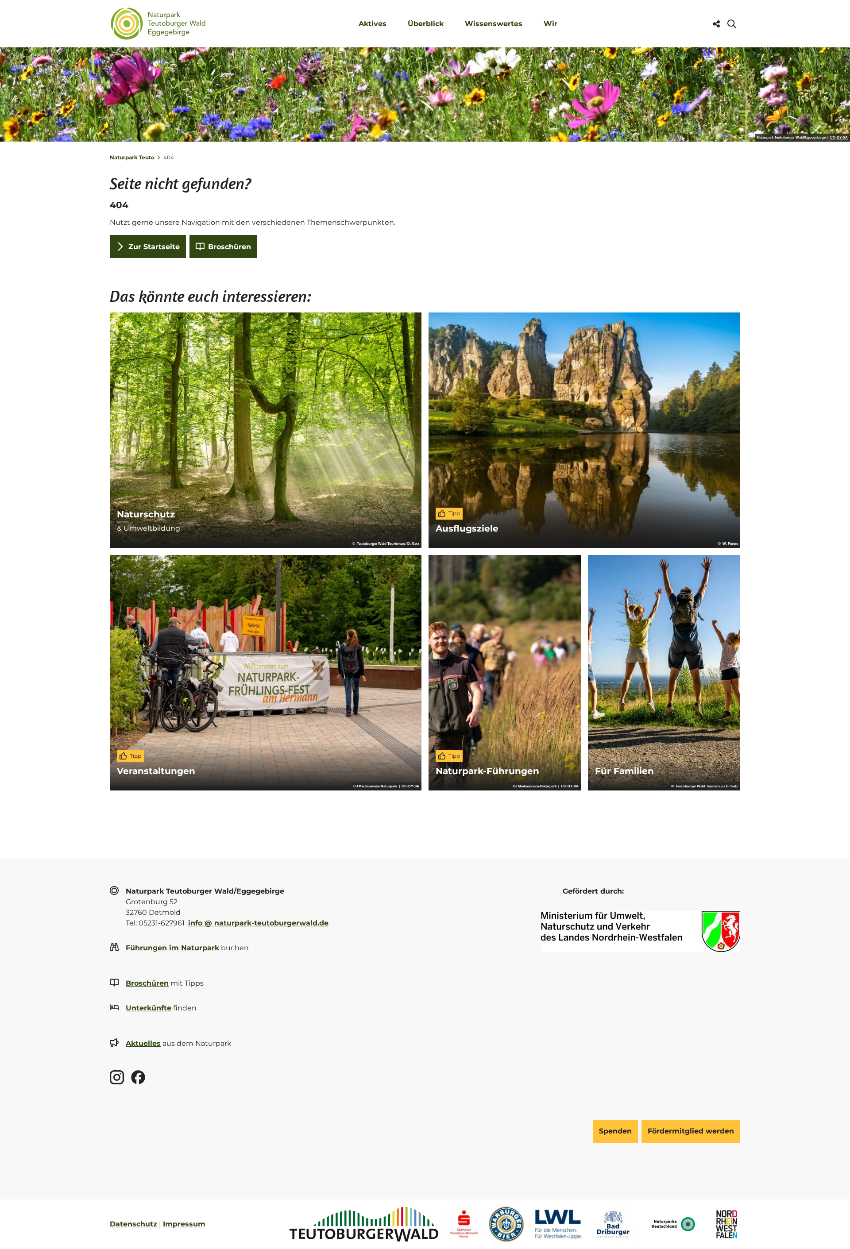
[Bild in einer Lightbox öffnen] (640, 931)
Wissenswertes (493, 23)
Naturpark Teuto (132, 157)
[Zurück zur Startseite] (158, 23)
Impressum (184, 1224)
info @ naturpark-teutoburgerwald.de (258, 923)
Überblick (426, 23)
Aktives (372, 23)
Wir (550, 23)
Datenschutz (133, 1224)
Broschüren (147, 983)
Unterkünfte (148, 1008)
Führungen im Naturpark (172, 948)
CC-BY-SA (839, 137)
